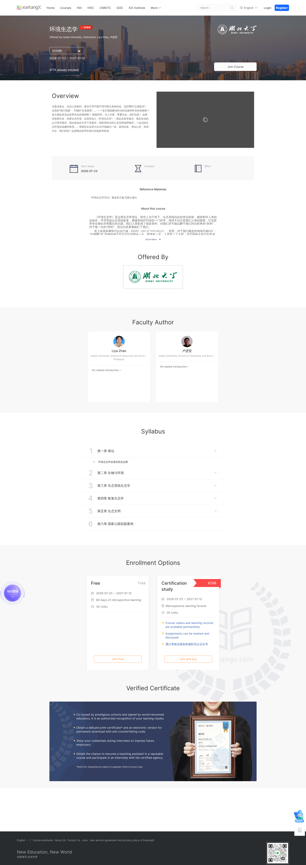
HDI (79, 8)
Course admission (43, 840)
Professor (119, 359)
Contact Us (73, 840)
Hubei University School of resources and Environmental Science (120, 355)
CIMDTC (105, 8)
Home (51, 8)
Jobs (85, 840)
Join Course (235, 66)
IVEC (90, 8)
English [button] (248, 8)
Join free (118, 659)
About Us (60, 840)
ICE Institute (137, 8)
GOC (120, 8)
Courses (65, 8)
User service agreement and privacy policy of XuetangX (121, 840)
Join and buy (188, 659)
